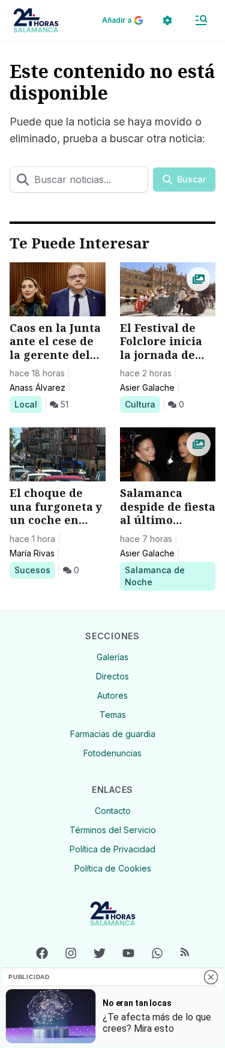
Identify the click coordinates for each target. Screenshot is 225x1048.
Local (28, 404)
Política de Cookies (112, 868)
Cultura (142, 404)
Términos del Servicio (113, 830)
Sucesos (34, 569)
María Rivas (32, 553)
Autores (112, 695)
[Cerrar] (210, 977)
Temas (113, 714)
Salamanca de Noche (154, 575)
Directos (112, 676)
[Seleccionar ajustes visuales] (167, 20)
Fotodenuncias (112, 753)
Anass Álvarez (37, 387)
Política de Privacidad (112, 849)
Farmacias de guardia (112, 734)
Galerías (112, 657)
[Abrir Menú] (201, 20)
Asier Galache (147, 387)
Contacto (113, 811)
